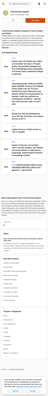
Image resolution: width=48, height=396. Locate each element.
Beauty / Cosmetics (10, 353)
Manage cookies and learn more (28, 386)
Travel (5, 332)
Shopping (6, 336)
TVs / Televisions (9, 324)
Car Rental (7, 345)
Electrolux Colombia (10, 296)
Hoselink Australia (10, 280)
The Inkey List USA (10, 292)
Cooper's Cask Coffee (11, 263)
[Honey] (3, 3)
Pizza (5, 316)
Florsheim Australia (10, 288)
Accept (32, 391)
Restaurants (8, 320)
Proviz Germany (9, 300)
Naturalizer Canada (10, 275)
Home (3, 369)
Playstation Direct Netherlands (14, 271)
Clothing (6, 341)
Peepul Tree (7, 284)
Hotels (5, 328)
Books (5, 349)
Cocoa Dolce (8, 267)
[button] (44, 3)
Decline (16, 391)
